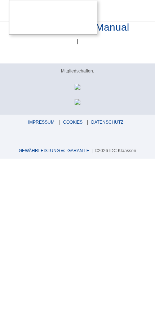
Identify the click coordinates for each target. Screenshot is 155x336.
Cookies (73, 122)
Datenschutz (107, 122)
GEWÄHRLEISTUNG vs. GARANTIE (54, 150)
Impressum (41, 122)
